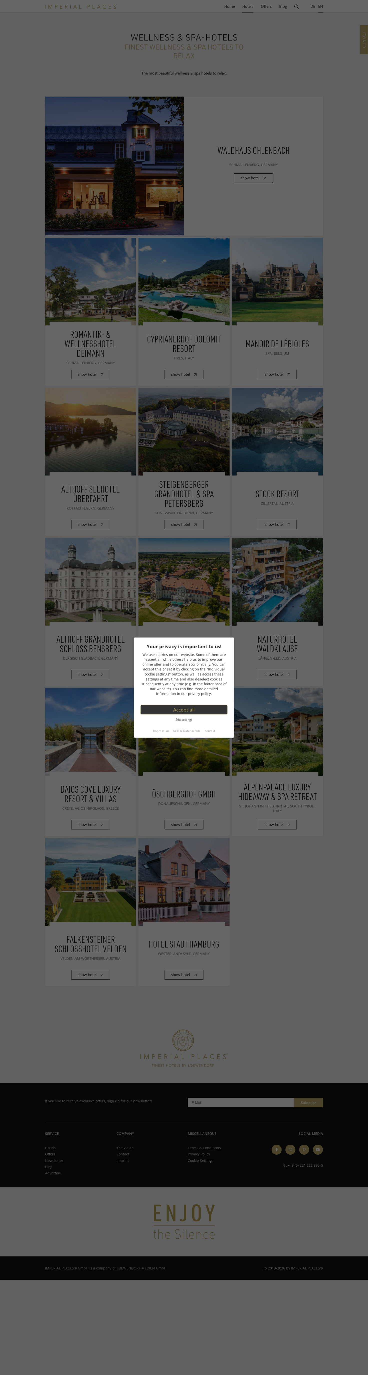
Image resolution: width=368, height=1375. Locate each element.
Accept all (184, 709)
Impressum (161, 731)
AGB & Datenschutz (187, 731)
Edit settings (184, 719)
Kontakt (210, 731)
